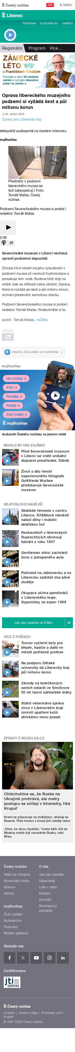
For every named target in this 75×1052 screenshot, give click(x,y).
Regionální (12, 48)
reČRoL (42, 320)
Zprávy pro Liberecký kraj (21, 119)
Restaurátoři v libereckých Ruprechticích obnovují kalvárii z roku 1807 (44, 537)
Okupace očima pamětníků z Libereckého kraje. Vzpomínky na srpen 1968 (44, 597)
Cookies (9, 1013)
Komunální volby (16, 881)
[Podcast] (4, 243)
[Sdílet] (11, 243)
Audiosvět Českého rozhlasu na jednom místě (34, 434)
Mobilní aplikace (16, 933)
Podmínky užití (51, 1013)
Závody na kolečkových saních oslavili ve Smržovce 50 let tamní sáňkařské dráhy (46, 687)
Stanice (9, 887)
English (9, 1016)
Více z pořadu (17, 637)
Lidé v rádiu (48, 887)
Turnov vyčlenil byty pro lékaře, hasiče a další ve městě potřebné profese (42, 647)
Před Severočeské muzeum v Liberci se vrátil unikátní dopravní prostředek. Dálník (45, 456)
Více (56, 48)
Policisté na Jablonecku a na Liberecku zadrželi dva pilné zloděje (46, 577)
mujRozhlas (11, 366)
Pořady (11, 405)
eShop (9, 893)
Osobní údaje (28, 1013)
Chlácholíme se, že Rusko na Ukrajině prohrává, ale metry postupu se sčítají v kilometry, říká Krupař (37, 801)
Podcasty (11, 927)
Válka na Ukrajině (17, 875)
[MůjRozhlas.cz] (8, 140)
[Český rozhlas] (15, 5)
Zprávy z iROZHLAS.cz (24, 738)
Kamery (67, 23)
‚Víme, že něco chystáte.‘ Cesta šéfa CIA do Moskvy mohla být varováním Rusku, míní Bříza (36, 832)
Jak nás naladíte (51, 875)
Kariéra (44, 893)
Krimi (10, 387)
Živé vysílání (15, 414)
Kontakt (45, 900)
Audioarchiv (49, 23)
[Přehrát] (8, 227)
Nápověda (47, 881)
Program (29, 23)
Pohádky (12, 396)
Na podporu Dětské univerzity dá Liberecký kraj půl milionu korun (45, 667)
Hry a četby (14, 378)
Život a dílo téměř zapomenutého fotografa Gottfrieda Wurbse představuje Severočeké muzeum (42, 480)
